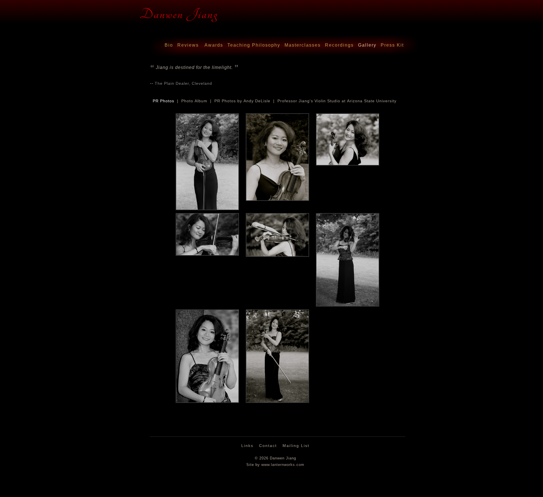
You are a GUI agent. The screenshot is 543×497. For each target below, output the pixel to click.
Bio (169, 45)
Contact (268, 445)
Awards (213, 45)
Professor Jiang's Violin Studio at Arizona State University (337, 101)
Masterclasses (303, 45)
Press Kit (392, 45)
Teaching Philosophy (253, 45)
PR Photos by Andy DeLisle (242, 101)
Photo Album (194, 101)
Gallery (367, 45)
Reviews (188, 45)
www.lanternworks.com (282, 465)
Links (247, 445)
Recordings (339, 45)
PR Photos (163, 101)
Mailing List (296, 445)
